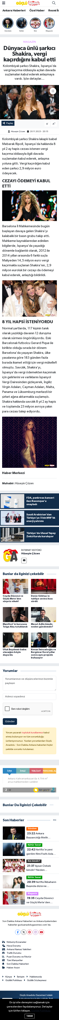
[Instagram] (35, 932)
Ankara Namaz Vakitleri (19, 949)
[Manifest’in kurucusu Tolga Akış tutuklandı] (15, 614)
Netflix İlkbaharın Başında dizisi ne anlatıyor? (41, 884)
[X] (23, 932)
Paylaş (9, 123)
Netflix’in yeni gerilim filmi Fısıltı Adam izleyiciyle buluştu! (40, 852)
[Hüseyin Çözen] (11, 555)
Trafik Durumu (14, 953)
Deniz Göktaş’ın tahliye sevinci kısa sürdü (42, 599)
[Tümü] (54, 820)
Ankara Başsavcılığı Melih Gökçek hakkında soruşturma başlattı (38, 836)
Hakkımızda (36, 977)
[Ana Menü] (3, 3)
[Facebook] (17, 932)
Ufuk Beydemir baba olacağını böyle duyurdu (14, 652)
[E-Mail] (24, 560)
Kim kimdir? (34, 861)
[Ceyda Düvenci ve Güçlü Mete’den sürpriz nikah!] (15, 586)
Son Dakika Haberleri (18, 964)
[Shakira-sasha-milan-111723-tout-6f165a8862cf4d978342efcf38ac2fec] (29, 298)
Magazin (29, 42)
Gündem (32, 829)
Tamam (29, 1016)
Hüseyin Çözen (18, 131)
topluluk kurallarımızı (33, 732)
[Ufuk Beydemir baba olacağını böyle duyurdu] (15, 640)
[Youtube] (41, 932)
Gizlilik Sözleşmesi (36, 980)
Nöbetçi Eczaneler (16, 942)
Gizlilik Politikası (13, 980)
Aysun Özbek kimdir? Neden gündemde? (38, 868)
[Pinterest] (29, 932)
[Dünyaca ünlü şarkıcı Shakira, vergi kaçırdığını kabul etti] (29, 102)
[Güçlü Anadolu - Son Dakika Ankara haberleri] (28, 3)
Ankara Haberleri (13, 10)
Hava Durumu (14, 946)
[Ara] (54, 3)
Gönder (10, 721)
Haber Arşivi (13, 967)
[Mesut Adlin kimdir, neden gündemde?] (43, 614)
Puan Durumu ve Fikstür (19, 956)
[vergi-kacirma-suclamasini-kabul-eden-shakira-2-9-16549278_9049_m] (29, 442)
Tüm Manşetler (15, 960)
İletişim (20, 977)
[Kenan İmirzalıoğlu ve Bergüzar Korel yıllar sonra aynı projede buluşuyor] (43, 640)
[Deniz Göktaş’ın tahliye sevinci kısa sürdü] (43, 586)
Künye (8, 977)
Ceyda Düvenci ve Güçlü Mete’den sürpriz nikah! (13, 599)
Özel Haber (37, 10)
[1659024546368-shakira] (29, 205)
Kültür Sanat (34, 845)
